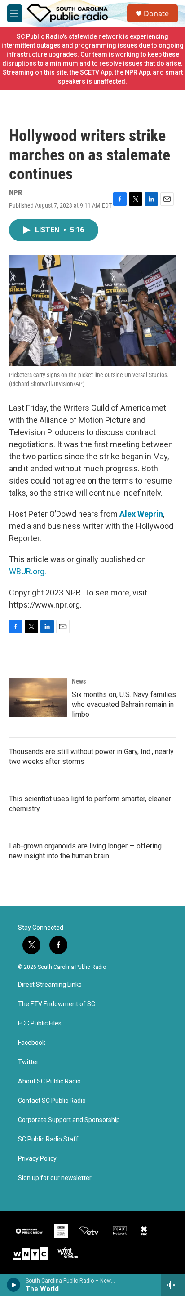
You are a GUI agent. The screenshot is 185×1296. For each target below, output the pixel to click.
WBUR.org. (27, 571)
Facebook (31, 1042)
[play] (13, 1284)
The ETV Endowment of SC (56, 1004)
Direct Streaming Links (50, 984)
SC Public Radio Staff (48, 1139)
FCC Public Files (40, 1023)
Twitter (28, 1062)
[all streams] (173, 1285)
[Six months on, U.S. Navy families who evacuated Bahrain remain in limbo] (38, 697)
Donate (156, 13)
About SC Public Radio (49, 1081)
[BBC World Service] (61, 1231)
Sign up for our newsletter (55, 1178)
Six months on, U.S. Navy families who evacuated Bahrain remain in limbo (124, 704)
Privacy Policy (37, 1158)
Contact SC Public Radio (52, 1100)
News (79, 681)
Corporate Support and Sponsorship (69, 1120)
